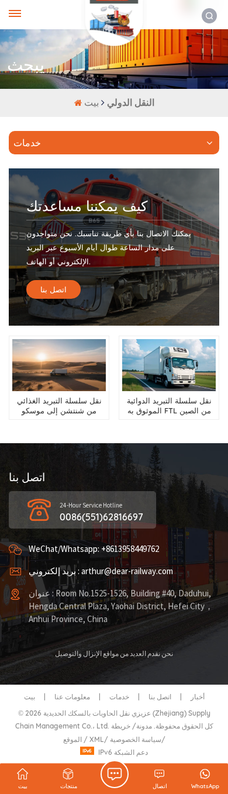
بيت (92, 102)
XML (96, 739)
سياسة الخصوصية (135, 739)
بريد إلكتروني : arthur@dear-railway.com (101, 571)
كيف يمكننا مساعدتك (86, 206)
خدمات (119, 696)
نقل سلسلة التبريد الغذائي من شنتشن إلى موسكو (59, 406)
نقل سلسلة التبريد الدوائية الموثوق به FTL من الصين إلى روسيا (169, 406)
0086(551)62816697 (101, 517)
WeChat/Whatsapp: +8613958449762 (94, 549)
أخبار (198, 696)
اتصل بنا (53, 289)
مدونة (144, 725)
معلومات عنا (72, 696)
